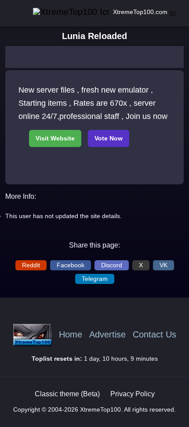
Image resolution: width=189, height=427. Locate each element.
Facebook (70, 265)
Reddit (31, 265)
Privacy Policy (132, 394)
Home (70, 334)
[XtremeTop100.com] (62, 12)
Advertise (107, 334)
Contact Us (154, 334)
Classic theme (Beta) (67, 394)
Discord (111, 265)
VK (163, 265)
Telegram (95, 278)
